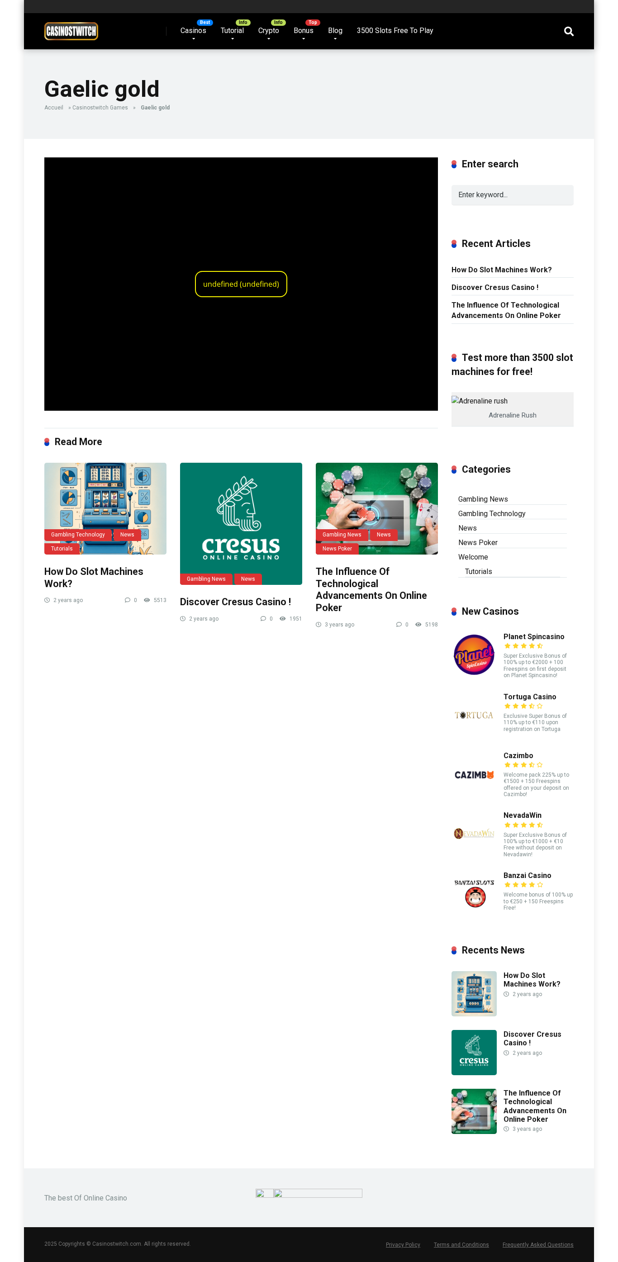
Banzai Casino (527, 875)
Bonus (304, 30)
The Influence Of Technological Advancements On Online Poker (371, 589)
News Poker (337, 549)
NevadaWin (523, 815)
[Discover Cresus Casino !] (241, 524)
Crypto (268, 30)
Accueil (53, 107)
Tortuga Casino (530, 697)
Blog (335, 30)
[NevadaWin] (474, 853)
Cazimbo (518, 755)
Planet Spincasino (534, 636)
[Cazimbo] (474, 794)
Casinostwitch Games (100, 107)
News (127, 534)
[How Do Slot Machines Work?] (105, 509)
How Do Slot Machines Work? (502, 270)
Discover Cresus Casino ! (235, 601)
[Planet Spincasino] (474, 675)
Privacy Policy (403, 1245)
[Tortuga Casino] (474, 735)
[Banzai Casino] (474, 914)
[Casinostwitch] (71, 27)
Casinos (193, 30)
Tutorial (232, 30)
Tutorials (62, 549)
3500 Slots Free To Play (395, 30)
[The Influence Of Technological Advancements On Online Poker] (377, 509)
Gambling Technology (78, 534)
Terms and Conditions (461, 1245)
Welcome (473, 557)
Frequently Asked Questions (538, 1245)
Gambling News (206, 579)
